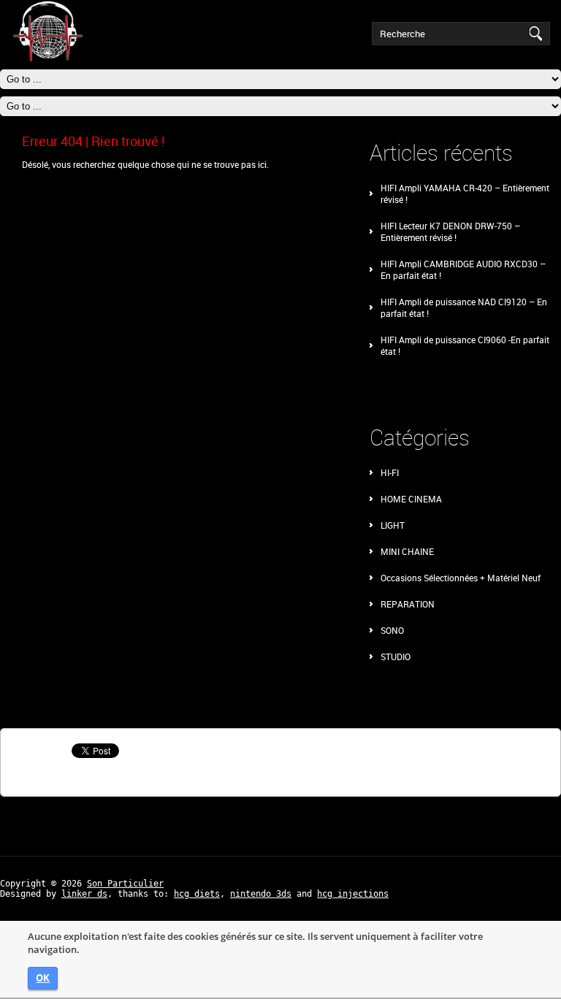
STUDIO (396, 656)
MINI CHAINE (407, 551)
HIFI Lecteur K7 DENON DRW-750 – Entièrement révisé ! (450, 231)
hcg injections (353, 894)
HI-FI (390, 472)
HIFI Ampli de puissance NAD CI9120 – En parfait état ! (464, 307)
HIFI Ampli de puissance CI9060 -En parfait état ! (465, 345)
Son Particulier (125, 884)
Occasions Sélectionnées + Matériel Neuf (461, 577)
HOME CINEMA (411, 499)
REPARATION (408, 604)
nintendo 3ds (260, 894)
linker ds (84, 894)
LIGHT (393, 525)
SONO (392, 630)
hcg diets (197, 894)
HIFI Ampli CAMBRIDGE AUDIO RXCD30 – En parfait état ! (463, 269)
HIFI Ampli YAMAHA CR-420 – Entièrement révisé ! (465, 193)
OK (43, 977)
